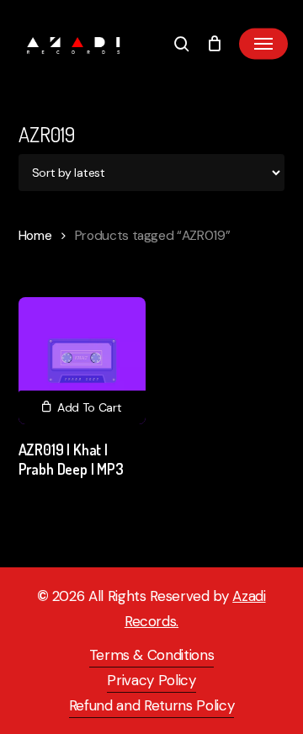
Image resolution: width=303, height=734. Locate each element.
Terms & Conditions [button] (152, 655)
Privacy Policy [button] (151, 680)
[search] (182, 43)
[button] (263, 43)
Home (35, 235)
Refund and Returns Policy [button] (152, 705)
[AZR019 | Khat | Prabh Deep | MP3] (82, 360)
